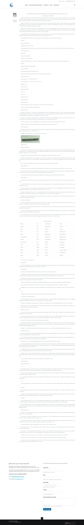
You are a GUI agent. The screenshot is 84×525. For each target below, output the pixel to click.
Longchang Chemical (14, 521)
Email (44, 475)
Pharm (16, 21)
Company (45, 489)
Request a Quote (47, 509)
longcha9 (15, 20)
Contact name (45, 467)
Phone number (46, 482)
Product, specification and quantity (49, 497)
